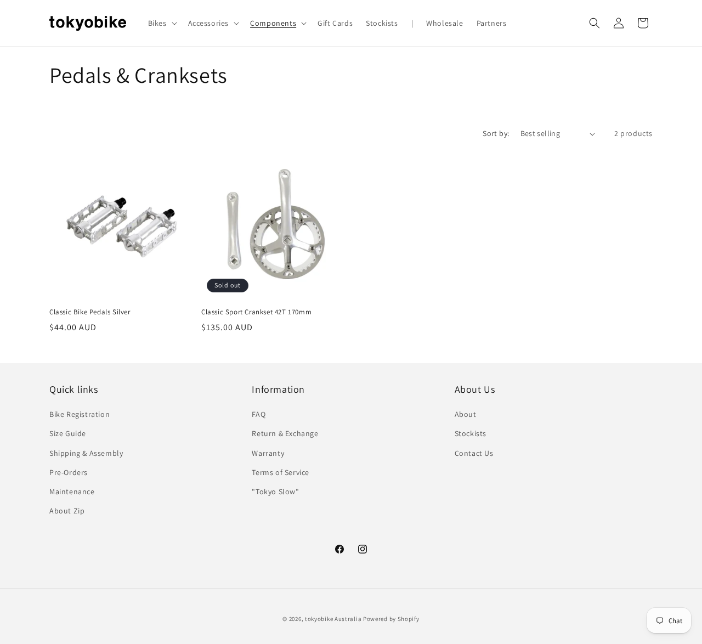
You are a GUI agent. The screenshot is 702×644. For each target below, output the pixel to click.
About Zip (66, 511)
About (466, 414)
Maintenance (72, 491)
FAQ (258, 414)
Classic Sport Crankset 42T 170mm (256, 312)
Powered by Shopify (391, 619)
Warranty (268, 453)
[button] (161, 23)
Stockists (470, 434)
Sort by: (496, 133)
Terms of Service (280, 472)
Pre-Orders (68, 472)
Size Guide (67, 434)
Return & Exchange (285, 434)
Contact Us (474, 453)
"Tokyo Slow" (275, 491)
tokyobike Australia (333, 619)
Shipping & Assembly (86, 453)
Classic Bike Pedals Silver (90, 312)
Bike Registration (79, 414)
